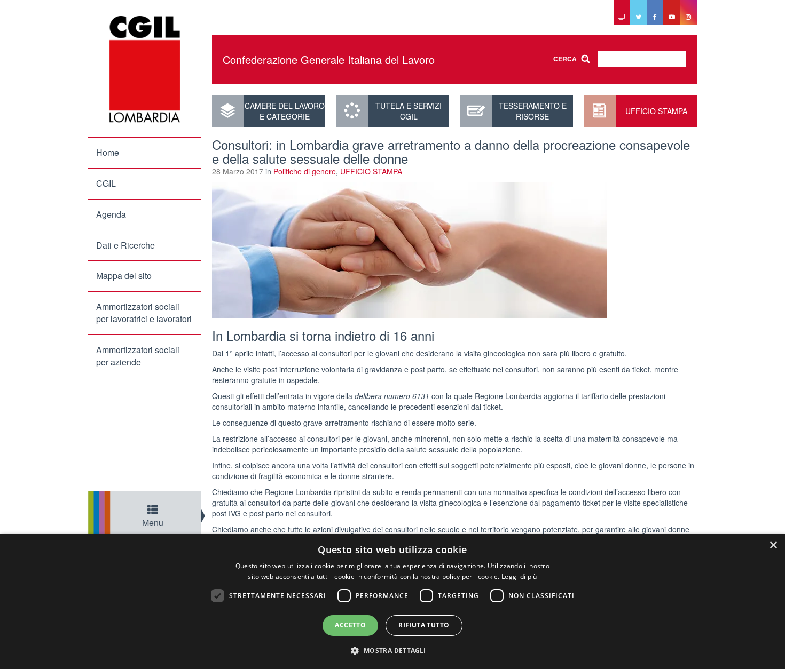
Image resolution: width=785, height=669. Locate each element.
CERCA (565, 58)
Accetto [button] (350, 625)
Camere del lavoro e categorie (285, 111)
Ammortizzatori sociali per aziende (137, 356)
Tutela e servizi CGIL (408, 111)
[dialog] (392, 601)
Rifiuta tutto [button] (423, 625)
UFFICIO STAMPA (656, 111)
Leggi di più (519, 576)
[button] (392, 650)
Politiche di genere (304, 171)
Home (107, 152)
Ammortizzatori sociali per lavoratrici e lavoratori (144, 312)
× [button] (773, 545)
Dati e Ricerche (125, 245)
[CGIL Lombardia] (144, 69)
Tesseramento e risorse (533, 111)
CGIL (106, 183)
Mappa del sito (124, 275)
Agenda (111, 214)
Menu (152, 522)
